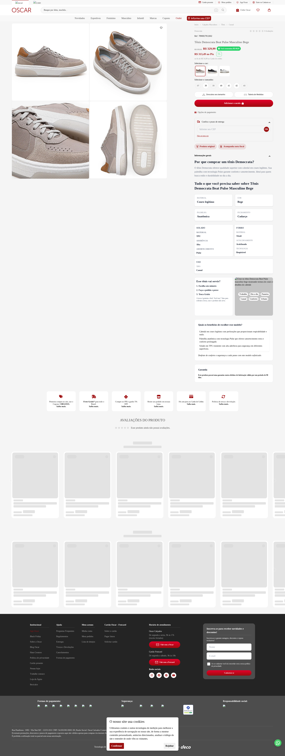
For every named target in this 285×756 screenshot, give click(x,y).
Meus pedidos (226, 2)
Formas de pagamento (65, 658)
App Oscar (244, 2)
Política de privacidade (39, 658)
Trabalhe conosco (37, 674)
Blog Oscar (34, 647)
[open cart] (269, 10)
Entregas (60, 642)
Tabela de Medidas (255, 94)
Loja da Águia (36, 679)
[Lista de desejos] (258, 10)
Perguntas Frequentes (65, 631)
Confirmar (116, 746)
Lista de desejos (88, 642)
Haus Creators (36, 652)
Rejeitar (170, 746)
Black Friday (35, 636)
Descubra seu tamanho (215, 94)
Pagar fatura (109, 636)
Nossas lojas (35, 668)
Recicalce (34, 684)
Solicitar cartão (110, 642)
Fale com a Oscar (167, 645)
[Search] (223, 10)
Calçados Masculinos (209, 25)
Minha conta (87, 631)
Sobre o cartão (110, 631)
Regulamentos (62, 636)
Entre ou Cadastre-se (263, 2)
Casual (231, 25)
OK (266, 129)
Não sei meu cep (203, 136)
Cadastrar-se (229, 673)
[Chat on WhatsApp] (277, 742)
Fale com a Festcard (167, 662)
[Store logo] (21, 10)
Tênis (223, 25)
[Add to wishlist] (162, 28)
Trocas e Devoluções (65, 647)
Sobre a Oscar (36, 642)
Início (196, 25)
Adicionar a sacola (232, 103)
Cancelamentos (62, 652)
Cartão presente (207, 2)
